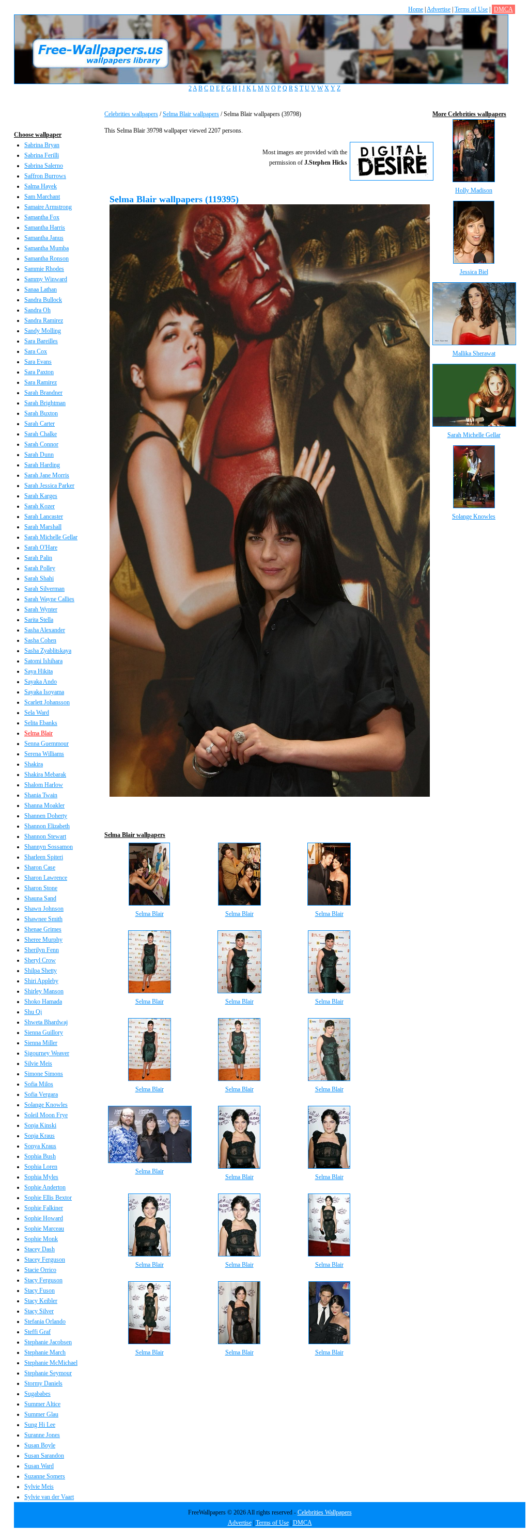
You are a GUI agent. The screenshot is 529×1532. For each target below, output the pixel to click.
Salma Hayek (40, 186)
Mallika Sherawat (474, 353)
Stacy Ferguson (43, 1280)
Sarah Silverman (44, 588)
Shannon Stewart (45, 836)
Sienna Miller (40, 1042)
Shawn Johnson (44, 908)
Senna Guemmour (46, 743)
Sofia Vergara (41, 1094)
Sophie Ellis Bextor (48, 1197)
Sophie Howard (43, 1218)
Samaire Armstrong (48, 207)
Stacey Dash (39, 1249)
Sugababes (37, 1393)
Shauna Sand (40, 898)
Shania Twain (40, 795)
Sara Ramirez (40, 382)
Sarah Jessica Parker (49, 485)
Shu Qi (33, 1011)
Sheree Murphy (43, 939)
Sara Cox (35, 351)
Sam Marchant (42, 196)
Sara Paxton (39, 372)
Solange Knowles (46, 1104)
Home (415, 9)
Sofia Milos (38, 1084)
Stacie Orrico (40, 1269)
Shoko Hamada (43, 1001)
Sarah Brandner (43, 392)
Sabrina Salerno (43, 165)
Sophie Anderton (45, 1187)
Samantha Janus (44, 237)
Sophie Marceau (44, 1228)
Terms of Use (471, 9)
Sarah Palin (38, 557)
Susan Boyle (39, 1445)
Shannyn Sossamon (48, 846)
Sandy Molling (42, 330)
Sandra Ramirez (43, 320)
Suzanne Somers (44, 1476)
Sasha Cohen (40, 640)
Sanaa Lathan (40, 289)
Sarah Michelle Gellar (50, 537)
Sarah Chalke (40, 434)
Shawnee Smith (43, 919)
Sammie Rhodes (44, 268)
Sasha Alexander (44, 630)
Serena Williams (44, 753)
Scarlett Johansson (47, 702)
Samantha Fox (41, 217)
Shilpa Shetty (40, 970)
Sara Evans (38, 361)
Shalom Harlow (43, 784)
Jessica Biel (474, 272)
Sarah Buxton (41, 413)
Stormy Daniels (43, 1383)
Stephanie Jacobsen (48, 1342)
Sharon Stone (40, 888)
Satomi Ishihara (43, 661)
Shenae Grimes (42, 929)
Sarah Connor (41, 444)
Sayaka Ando (40, 681)
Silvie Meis (38, 1063)
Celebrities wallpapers (131, 114)
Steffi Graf (37, 1331)
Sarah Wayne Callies (49, 599)
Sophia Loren (40, 1166)
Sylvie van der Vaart (49, 1497)
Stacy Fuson (39, 1290)
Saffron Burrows (45, 176)
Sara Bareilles (41, 341)
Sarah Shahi (39, 578)
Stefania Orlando (45, 1321)
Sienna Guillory (43, 1032)
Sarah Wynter (40, 609)
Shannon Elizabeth (47, 826)
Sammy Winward (45, 279)
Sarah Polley (39, 568)
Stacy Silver (39, 1311)
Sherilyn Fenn (41, 950)
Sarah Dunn (39, 454)
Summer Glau (41, 1414)
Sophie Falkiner (43, 1208)
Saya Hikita (38, 671)
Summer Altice (42, 1404)
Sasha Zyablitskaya (47, 650)
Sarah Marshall (42, 526)
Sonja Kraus (39, 1135)
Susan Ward (39, 1466)
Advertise (438, 9)
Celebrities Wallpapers (325, 1512)
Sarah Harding (42, 465)
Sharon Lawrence (45, 877)
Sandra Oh (37, 310)
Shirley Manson (44, 991)
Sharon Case (39, 867)
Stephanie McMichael (50, 1362)
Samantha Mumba (46, 248)
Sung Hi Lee (39, 1424)
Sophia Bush (40, 1156)
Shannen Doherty (45, 815)
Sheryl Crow (40, 960)
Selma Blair (38, 733)
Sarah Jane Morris (46, 475)
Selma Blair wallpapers (191, 114)
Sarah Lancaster (43, 516)
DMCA (503, 9)
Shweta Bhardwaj (46, 1022)
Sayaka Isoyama (44, 692)
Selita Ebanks (40, 723)
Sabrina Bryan (41, 145)
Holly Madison (473, 190)
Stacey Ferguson (44, 1259)
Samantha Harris (44, 227)
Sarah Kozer (39, 506)
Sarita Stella (38, 619)
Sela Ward (36, 712)
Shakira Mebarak (45, 774)
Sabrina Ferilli (41, 155)
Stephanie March (45, 1352)
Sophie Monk (41, 1239)
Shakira (33, 764)
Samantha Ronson (46, 258)
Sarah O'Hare (40, 547)
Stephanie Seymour (48, 1373)
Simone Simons (43, 1073)
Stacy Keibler (40, 1300)
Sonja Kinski (40, 1125)
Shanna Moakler (44, 805)
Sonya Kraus (40, 1146)
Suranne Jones (42, 1435)
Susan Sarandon (44, 1455)
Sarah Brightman (45, 403)
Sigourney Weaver (46, 1053)
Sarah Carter (39, 423)
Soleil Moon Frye (46, 1115)
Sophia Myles (41, 1177)
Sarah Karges (40, 495)
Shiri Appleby (41, 981)
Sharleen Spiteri (43, 857)
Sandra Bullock (43, 299)
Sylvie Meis (39, 1486)
